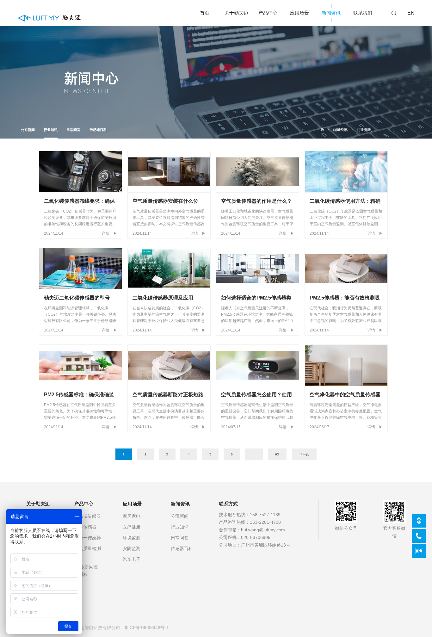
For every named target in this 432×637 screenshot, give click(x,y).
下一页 (304, 454)
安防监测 (131, 548)
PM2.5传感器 (87, 516)
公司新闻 (28, 130)
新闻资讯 (340, 129)
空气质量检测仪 (87, 552)
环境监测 (131, 537)
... (254, 454)
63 (277, 454)
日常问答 (73, 130)
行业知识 (51, 130)
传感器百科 (98, 130)
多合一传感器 (87, 537)
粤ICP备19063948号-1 (146, 627)
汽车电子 (131, 559)
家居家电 (131, 516)
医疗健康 (131, 526)
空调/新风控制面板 (86, 570)
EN (411, 12)
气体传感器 (85, 526)
